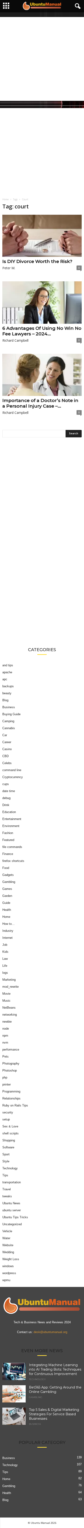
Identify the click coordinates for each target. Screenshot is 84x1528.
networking (9, 1014)
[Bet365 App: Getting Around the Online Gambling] (14, 1394)
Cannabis (8, 728)
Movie (6, 993)
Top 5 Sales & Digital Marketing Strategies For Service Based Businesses (54, 1414)
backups (8, 686)
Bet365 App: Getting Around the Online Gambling (55, 1389)
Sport (6, 1154)
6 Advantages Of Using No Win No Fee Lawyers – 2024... (41, 331)
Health (6, 910)
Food (5, 868)
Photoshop (9, 1070)
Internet (7, 937)
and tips (7, 665)
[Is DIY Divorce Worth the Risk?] (42, 236)
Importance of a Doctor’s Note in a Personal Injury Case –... (40, 403)
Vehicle (7, 1231)
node (5, 1028)
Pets (5, 1056)
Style (5, 1161)
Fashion (7, 833)
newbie (7, 1021)
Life (4, 965)
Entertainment (11, 819)
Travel (6, 1189)
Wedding (8, 1252)
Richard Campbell (15, 340)
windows (8, 1266)
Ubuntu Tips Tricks (15, 1217)
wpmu (6, 1280)
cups (5, 784)
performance (10, 1049)
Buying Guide (11, 714)
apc (4, 679)
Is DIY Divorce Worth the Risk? (37, 261)
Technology (10, 1168)
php (4, 1077)
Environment (10, 826)
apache (7, 672)
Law (5, 958)
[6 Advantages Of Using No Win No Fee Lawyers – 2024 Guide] (42, 302)
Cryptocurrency (12, 777)
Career (6, 742)
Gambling (8, 882)
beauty (6, 693)
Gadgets (8, 875)
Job (4, 944)
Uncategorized (12, 1224)
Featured (8, 840)
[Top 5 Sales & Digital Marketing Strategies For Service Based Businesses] (14, 1416)
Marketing (9, 979)
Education (9, 812)
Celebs (7, 763)
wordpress (9, 1273)
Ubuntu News (11, 1203)
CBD (5, 756)
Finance (7, 854)
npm (5, 1035)
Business (8, 707)
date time (8, 791)
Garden (7, 896)
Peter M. (8, 268)
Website (7, 1245)
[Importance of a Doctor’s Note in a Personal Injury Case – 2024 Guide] (42, 375)
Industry (7, 930)
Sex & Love (10, 1126)
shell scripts (10, 1133)
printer (6, 1084)
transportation (11, 1182)
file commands (12, 847)
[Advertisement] (42, 59)
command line (11, 770)
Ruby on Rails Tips (15, 1105)
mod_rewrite (10, 986)
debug (6, 798)
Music (6, 1000)
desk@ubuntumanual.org (50, 1332)
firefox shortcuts (13, 861)
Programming (11, 1091)
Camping (8, 721)
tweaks (7, 1196)
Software (8, 1147)
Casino (7, 749)
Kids (5, 951)
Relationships (11, 1098)
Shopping (8, 1140)
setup (6, 1119)
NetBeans (9, 1007)
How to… (8, 924)
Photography (10, 1063)
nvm (5, 1042)
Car (4, 735)
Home (5, 199)
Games (7, 889)
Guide (6, 903)
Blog (5, 700)
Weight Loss (10, 1259)
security (7, 1112)
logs (5, 972)
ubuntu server (11, 1210)
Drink (5, 805)
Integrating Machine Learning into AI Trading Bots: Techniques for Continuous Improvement (55, 1369)
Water (6, 1238)
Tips (5, 1175)
